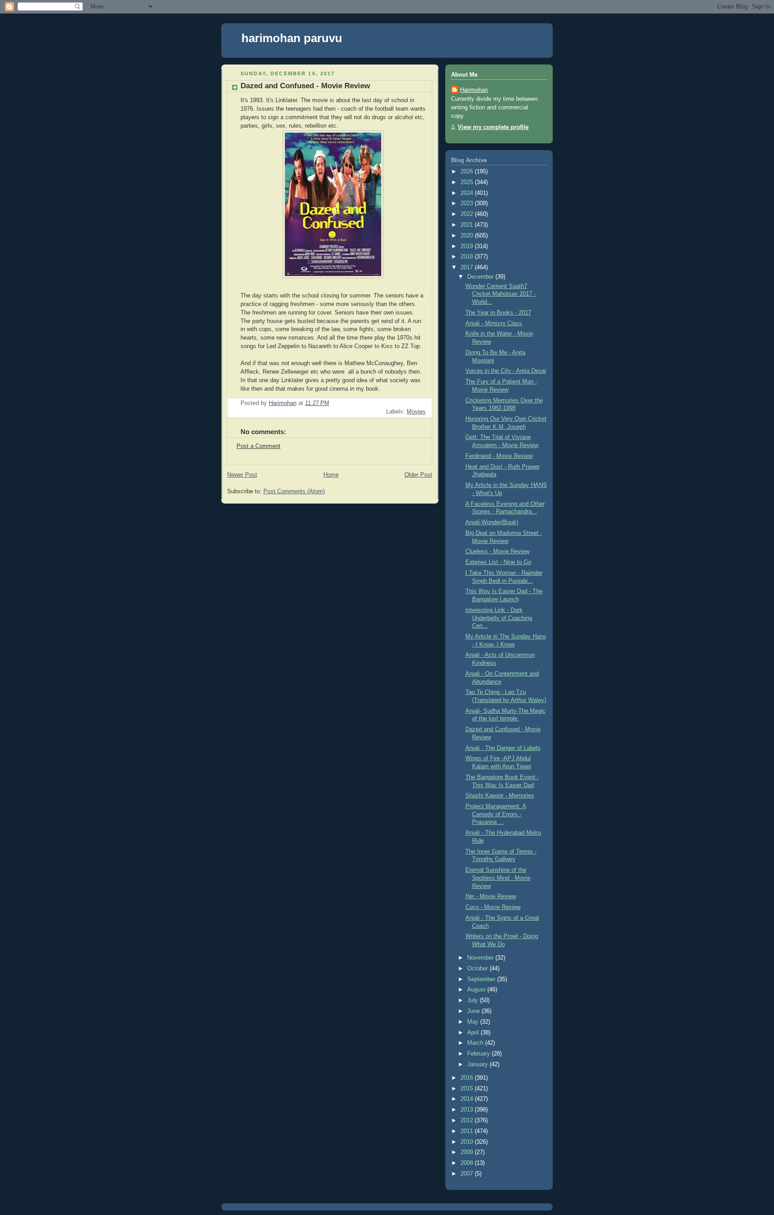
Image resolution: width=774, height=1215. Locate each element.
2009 (467, 1152)
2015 (467, 1089)
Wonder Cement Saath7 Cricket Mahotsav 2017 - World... (500, 294)
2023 (467, 203)
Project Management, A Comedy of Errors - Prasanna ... (495, 814)
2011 (467, 1131)
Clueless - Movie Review (497, 551)
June (474, 1011)
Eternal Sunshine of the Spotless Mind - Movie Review (497, 878)
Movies (416, 412)
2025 (467, 182)
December (481, 277)
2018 (467, 257)
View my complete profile (493, 127)
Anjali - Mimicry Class (493, 323)
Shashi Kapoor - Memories (499, 796)
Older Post (418, 475)
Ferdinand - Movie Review (499, 456)
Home (331, 475)
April (474, 1033)
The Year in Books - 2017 (498, 313)
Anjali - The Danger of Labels (503, 748)
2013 (467, 1110)
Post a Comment (258, 446)
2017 (467, 267)
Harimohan (474, 90)
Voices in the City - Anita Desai (505, 371)
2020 (467, 236)
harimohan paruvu (291, 38)
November (481, 958)
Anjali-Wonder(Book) (491, 522)
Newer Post (242, 475)
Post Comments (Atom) (294, 491)
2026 (467, 171)
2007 (467, 1174)
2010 (467, 1142)
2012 (467, 1120)
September (482, 979)
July (473, 1000)
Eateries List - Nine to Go (498, 562)
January (478, 1064)
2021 (467, 225)
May (473, 1022)
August (477, 990)
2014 (467, 1099)
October (478, 968)
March (476, 1043)
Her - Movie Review (490, 896)
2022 (467, 214)
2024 (467, 193)
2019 (467, 246)
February (479, 1054)
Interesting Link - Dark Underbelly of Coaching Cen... (498, 618)
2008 (467, 1163)
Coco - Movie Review (492, 907)
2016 (467, 1078)
